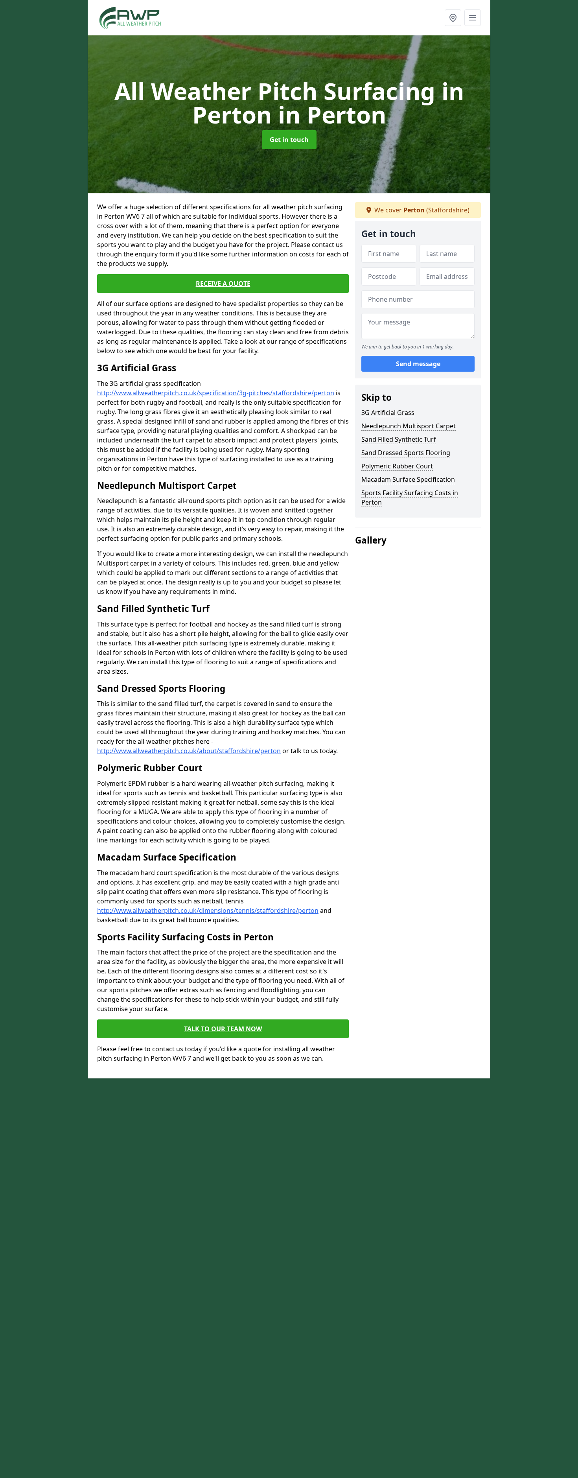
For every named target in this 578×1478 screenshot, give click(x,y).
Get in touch (289, 139)
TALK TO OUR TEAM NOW (223, 1029)
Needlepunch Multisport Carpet (408, 426)
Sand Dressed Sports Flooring (405, 452)
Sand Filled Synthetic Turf (398, 439)
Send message (418, 363)
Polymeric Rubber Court (397, 466)
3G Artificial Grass (387, 412)
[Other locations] (453, 17)
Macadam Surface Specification (408, 479)
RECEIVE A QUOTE (223, 283)
